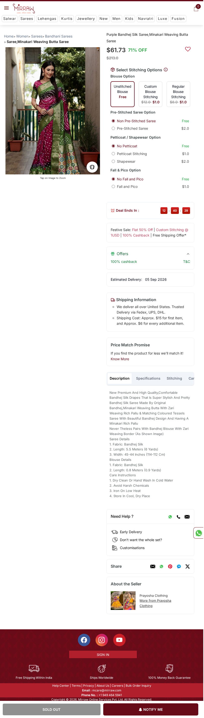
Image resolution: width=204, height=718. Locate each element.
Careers (117, 685)
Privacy (88, 685)
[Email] (187, 516)
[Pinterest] (170, 566)
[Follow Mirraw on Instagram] (102, 640)
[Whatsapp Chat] (198, 533)
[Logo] (24, 9)
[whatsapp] (161, 566)
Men (116, 18)
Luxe (162, 18)
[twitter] (187, 566)
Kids (129, 18)
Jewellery (86, 18)
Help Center (60, 685)
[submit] (188, 48)
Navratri (145, 18)
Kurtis (67, 18)
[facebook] (178, 566)
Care (193, 378)
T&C (186, 261)
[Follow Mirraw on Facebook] (84, 640)
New (104, 18)
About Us (103, 685)
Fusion (178, 18)
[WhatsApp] (170, 516)
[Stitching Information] (165, 70)
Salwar (9, 18)
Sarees (26, 18)
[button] (45, 169)
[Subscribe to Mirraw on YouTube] (119, 640)
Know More (120, 359)
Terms (76, 685)
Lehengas (47, 18)
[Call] (178, 516)
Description (120, 378)
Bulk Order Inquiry (138, 685)
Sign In (103, 655)
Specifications (148, 378)
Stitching (174, 378)
